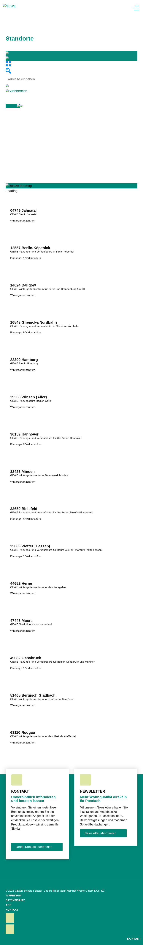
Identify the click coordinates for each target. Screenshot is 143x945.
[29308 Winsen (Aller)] (71, 382)
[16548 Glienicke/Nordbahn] (71, 307)
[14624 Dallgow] (71, 270)
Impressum (13, 895)
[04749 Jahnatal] (71, 196)
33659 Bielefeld (23, 509)
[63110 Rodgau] (71, 718)
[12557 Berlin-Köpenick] (71, 233)
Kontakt (133, 938)
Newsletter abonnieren (101, 833)
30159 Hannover (24, 434)
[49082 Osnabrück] (71, 643)
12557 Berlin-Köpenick (30, 248)
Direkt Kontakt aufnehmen (34, 846)
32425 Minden (22, 472)
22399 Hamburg (24, 360)
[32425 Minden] (71, 457)
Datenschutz (15, 900)
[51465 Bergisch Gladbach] (71, 680)
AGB (8, 905)
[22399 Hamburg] (71, 345)
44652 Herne (21, 583)
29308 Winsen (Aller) (28, 397)
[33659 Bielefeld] (71, 494)
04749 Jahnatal (23, 210)
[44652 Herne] (71, 568)
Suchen (11, 106)
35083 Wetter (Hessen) (30, 546)
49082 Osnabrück (25, 658)
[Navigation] (136, 8)
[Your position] (7, 86)
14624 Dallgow (23, 285)
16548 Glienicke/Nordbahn (33, 322)
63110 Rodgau (22, 732)
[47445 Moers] (71, 606)
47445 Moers (21, 621)
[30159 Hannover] (71, 419)
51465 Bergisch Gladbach (32, 695)
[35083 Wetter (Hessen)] (71, 531)
